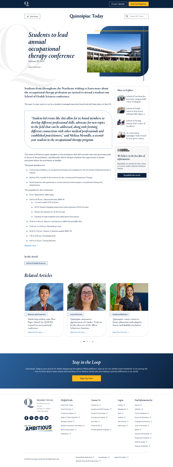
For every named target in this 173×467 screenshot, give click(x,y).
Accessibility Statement (85, 457)
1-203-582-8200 (42, 411)
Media (138, 430)
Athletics (139, 409)
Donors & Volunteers (143, 417)
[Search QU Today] (127, 16)
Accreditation (104, 457)
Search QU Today (67, 405)
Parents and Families (143, 434)
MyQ (120, 413)
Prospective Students (143, 438)
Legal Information (121, 457)
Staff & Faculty (141, 442)
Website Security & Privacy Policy (88, 461)
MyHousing (123, 425)
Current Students (142, 413)
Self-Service (123, 421)
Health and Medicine (120, 314)
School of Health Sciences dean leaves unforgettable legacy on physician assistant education (136, 111)
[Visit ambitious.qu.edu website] (38, 428)
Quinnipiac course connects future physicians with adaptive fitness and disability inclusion (127, 322)
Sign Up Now (86, 378)
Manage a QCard (67, 421)
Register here (30, 246)
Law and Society (76, 314)
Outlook (121, 417)
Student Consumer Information (73, 425)
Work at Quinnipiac (68, 430)
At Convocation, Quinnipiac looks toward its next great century (136, 136)
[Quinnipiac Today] (86, 16)
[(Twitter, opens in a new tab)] (31, 418)
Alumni (138, 405)
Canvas (121, 405)
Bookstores (66, 434)
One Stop (95, 421)
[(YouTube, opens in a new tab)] (46, 418)
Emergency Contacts (99, 417)
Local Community (142, 425)
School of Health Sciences (35, 263)
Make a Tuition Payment (70, 417)
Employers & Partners (143, 421)
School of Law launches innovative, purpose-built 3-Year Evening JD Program (136, 99)
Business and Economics (37, 314)
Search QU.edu (67, 409)
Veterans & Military (142, 446)
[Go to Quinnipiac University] (26, 4)
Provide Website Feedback (101, 430)
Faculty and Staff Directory (101, 409)
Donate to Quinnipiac (99, 413)
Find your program (68, 413)
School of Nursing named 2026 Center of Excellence (135, 123)
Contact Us (96, 405)
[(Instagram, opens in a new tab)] (41, 418)
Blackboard (123, 409)
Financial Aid (96, 425)
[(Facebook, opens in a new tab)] (26, 418)
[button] (84, 341)
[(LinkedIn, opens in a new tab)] (36, 418)
